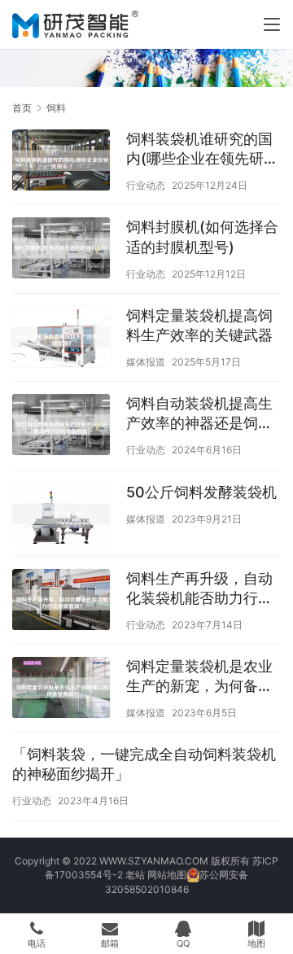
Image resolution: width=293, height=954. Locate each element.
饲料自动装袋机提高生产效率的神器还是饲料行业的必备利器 (199, 414)
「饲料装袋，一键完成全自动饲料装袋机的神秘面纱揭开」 (144, 764)
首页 (22, 108)
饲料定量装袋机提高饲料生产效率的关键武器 (199, 325)
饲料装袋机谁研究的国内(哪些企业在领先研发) (199, 149)
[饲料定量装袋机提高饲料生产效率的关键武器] (61, 338)
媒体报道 (145, 362)
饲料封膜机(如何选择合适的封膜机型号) (202, 236)
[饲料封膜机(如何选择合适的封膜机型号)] (61, 249)
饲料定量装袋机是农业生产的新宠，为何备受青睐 (199, 677)
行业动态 (145, 185)
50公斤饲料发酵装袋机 (201, 492)
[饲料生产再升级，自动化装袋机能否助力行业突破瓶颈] (61, 601)
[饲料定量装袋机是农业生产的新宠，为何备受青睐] (61, 689)
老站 (135, 875)
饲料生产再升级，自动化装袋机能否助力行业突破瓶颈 (199, 589)
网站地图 (166, 875)
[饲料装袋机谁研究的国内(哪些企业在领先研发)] (61, 162)
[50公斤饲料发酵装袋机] (61, 515)
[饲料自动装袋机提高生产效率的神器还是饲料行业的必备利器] (61, 426)
